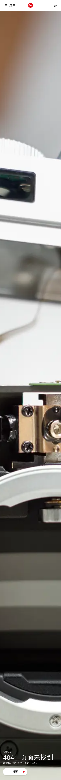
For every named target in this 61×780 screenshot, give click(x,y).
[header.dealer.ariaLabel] (55, 5)
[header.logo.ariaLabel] (30, 5)
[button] (15, 771)
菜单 (12, 5)
